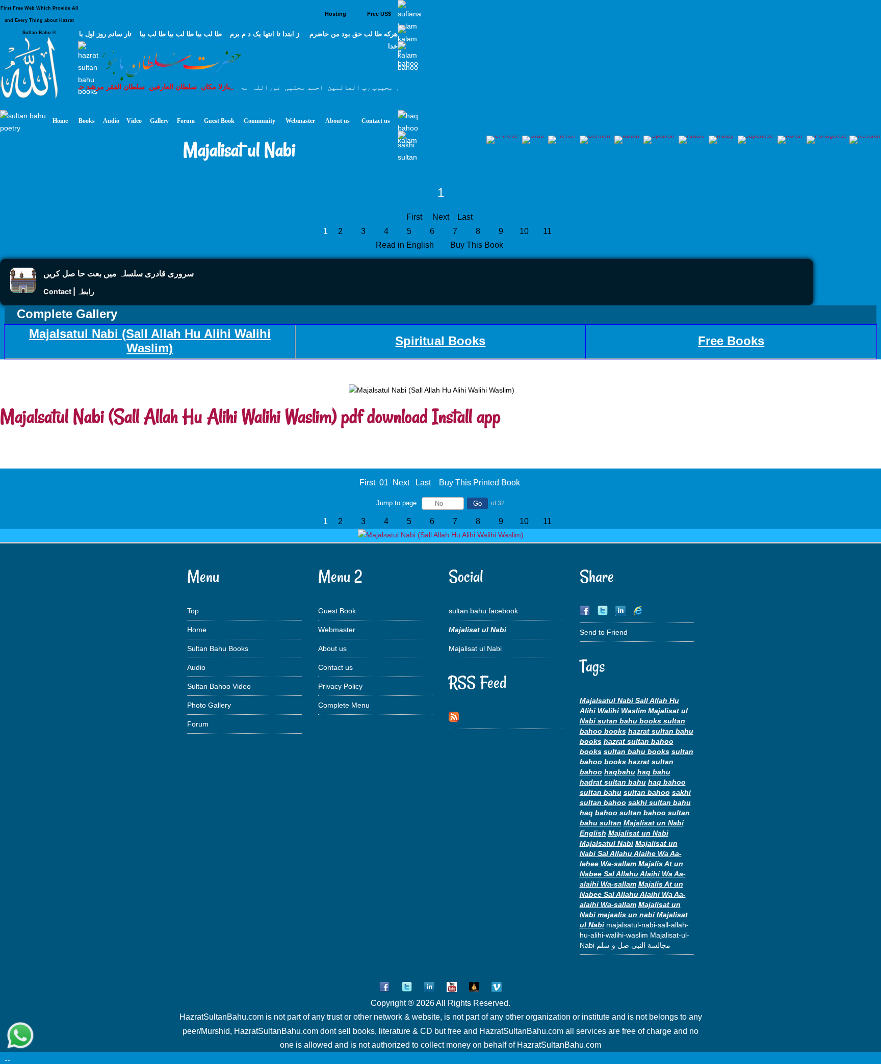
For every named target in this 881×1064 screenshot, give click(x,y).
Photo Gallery (209, 705)
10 (524, 231)
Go (477, 503)
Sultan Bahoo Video (219, 686)
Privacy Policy (340, 686)
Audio (196, 667)
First (414, 217)
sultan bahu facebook (483, 611)
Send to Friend (604, 632)
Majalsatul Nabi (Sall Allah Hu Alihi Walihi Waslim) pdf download (214, 416)
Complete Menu (344, 705)
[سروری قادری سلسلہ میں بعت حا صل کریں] (23, 290)
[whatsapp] (20, 1036)
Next (440, 217)
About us (332, 648)
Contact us (335, 667)
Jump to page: (397, 503)
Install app (466, 416)
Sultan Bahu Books (217, 648)
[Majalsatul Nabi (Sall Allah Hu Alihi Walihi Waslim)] (441, 535)
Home (196, 630)
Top (193, 611)
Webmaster (336, 630)
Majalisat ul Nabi (475, 648)
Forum (198, 724)
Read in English (406, 245)
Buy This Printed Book (479, 482)
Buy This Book (477, 245)
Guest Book (337, 611)
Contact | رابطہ (68, 291)
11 (547, 231)
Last (465, 217)
